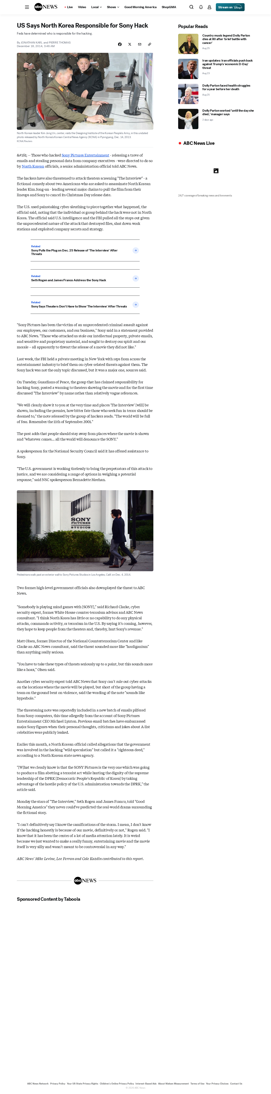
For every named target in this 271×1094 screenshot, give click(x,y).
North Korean (33, 166)
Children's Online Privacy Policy (117, 1083)
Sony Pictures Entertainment (85, 155)
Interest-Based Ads (146, 1083)
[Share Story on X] (130, 44)
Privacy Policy (57, 1083)
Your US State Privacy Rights (82, 1083)
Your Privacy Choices (217, 1083)
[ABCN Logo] (45, 7)
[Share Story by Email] (139, 44)
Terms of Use (197, 1083)
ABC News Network (38, 1083)
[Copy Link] (149, 44)
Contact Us (236, 1083)
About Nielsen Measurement (173, 1083)
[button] (27, 7)
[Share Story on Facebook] (120, 44)
